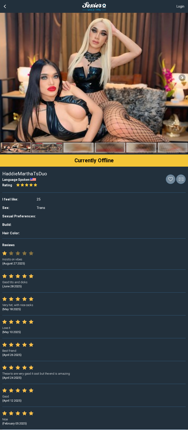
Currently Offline (94, 160)
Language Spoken (16, 179)
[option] (16, 147)
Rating (7, 185)
